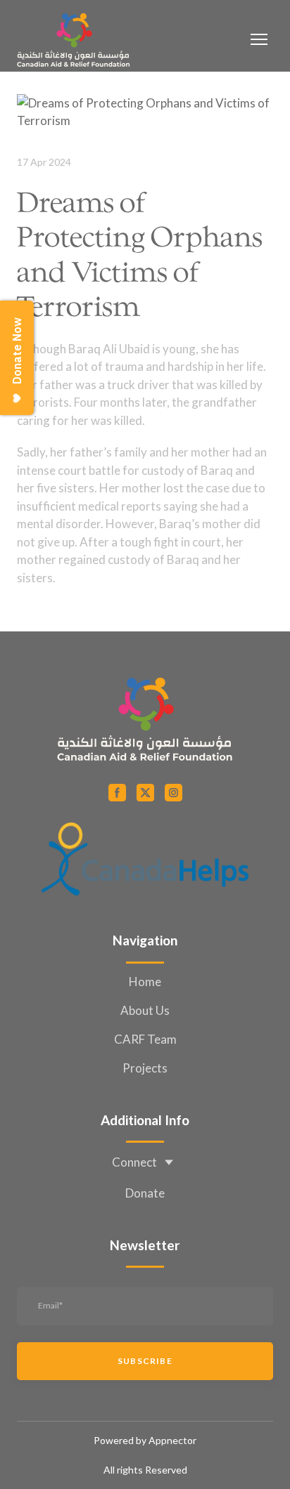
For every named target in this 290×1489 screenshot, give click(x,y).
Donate (145, 1193)
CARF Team (145, 1039)
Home (145, 981)
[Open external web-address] (145, 859)
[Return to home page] (73, 39)
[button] (117, 792)
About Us (145, 1010)
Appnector (172, 1440)
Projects (145, 1068)
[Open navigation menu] (259, 39)
